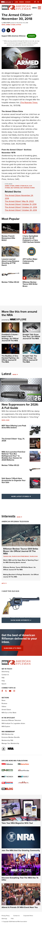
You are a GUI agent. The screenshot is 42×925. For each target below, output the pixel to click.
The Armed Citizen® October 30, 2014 (21, 210)
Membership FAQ (7, 740)
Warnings (4, 919)
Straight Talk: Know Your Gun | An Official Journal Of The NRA (31, 336)
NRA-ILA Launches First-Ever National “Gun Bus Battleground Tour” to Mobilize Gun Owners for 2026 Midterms (13, 455)
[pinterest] (13, 29)
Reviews (4, 703)
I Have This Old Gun (10, 591)
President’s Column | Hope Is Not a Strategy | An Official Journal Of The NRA (10, 337)
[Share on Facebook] (3, 29)
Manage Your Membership (10, 743)
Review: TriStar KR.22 (10, 465)
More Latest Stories (25, 496)
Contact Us (5, 675)
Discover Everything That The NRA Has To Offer (20, 878)
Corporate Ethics (28, 916)
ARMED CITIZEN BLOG (21, 186)
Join (16, 2)
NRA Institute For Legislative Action (13, 723)
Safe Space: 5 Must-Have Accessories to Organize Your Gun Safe (14, 480)
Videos (4, 706)
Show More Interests (25, 620)
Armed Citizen (11, 25)
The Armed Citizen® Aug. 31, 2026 (13, 439)
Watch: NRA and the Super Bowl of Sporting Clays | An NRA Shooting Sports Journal (21, 561)
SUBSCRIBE (12, 648)
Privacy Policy (5, 916)
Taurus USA (7, 556)
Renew (21, 2)
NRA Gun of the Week (9, 712)
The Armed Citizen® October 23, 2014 (21, 207)
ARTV (3, 583)
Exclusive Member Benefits (11, 737)
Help (3, 681)
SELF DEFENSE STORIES (27, 188)
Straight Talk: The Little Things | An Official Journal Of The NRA (30, 359)
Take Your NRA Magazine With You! (17, 823)
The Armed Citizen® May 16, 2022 (19, 201)
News (3, 25)
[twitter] (8, 29)
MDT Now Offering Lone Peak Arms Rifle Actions (14, 426)
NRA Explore (6, 726)
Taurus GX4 (34, 556)
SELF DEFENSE (15, 188)
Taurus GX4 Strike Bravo (20, 556)
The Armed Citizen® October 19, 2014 (20, 204)
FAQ (3, 678)
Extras (18, 25)
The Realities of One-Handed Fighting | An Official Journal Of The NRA (10, 359)
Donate (27, 2)
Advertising (5, 671)
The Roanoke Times (29, 102)
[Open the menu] (39, 7)
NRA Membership (7, 734)
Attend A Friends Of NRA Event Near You (20, 907)
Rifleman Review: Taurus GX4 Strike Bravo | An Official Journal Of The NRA (20, 551)
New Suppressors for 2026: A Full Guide (20, 406)
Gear (7, 420)
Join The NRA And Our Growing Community (21, 850)
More (14, 375)
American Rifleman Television (15, 521)
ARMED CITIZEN (9, 186)
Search (4, 684)
